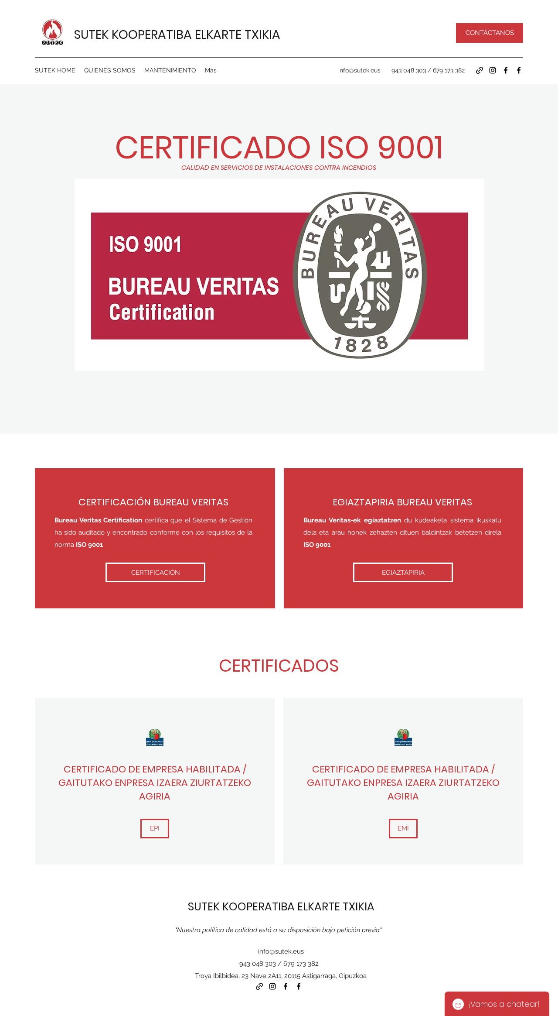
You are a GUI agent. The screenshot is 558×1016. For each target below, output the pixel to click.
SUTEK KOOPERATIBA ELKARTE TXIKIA (177, 34)
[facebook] (505, 70)
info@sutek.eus (359, 70)
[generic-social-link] (479, 70)
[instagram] (492, 70)
